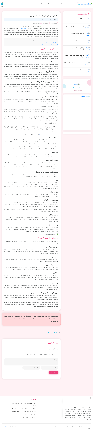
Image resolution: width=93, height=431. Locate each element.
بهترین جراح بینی (37, 7)
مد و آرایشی (36, 3)
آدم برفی (4, 426)
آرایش (36, 5)
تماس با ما (23, 3)
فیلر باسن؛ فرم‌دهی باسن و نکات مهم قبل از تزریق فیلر (24, 411)
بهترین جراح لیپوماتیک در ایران (29, 417)
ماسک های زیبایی (40, 5)
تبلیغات (21, 5)
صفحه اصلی (61, 3)
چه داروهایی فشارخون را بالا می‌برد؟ (50, 44)
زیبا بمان (55, 19)
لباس (36, 8)
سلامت (48, 3)
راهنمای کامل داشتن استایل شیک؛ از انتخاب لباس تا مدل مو (23, 408)
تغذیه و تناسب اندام (46, 19)
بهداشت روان (41, 8)
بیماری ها (46, 5)
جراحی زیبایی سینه (53, 8)
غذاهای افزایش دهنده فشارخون (51, 42)
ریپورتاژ (89, 427)
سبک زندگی (42, 3)
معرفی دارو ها (45, 8)
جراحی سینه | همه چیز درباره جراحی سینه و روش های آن (35, 8)
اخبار (31, 3)
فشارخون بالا (23, 28)
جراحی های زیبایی (54, 3)
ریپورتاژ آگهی (20, 8)
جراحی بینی (54, 5)
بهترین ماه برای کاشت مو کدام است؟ (28, 414)
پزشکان (27, 3)
